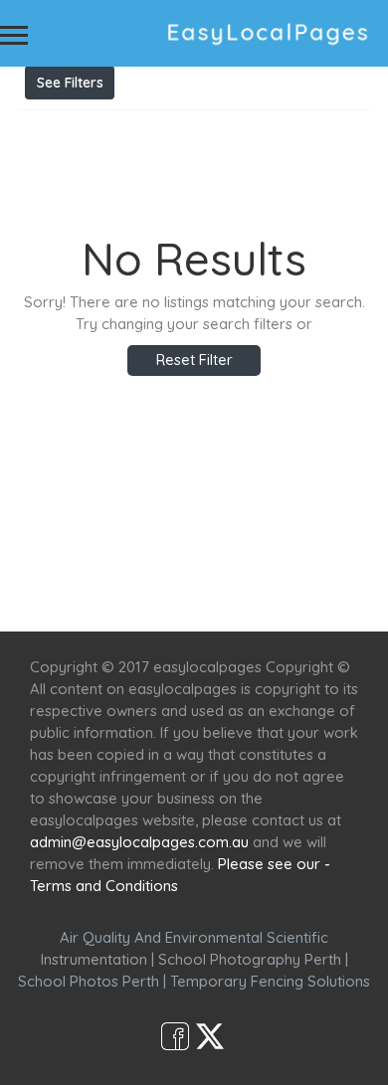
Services (141, 573)
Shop (194, 595)
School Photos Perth (88, 981)
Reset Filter (194, 359)
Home (67, 573)
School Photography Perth (249, 959)
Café (325, 573)
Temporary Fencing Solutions (270, 981)
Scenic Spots (241, 573)
